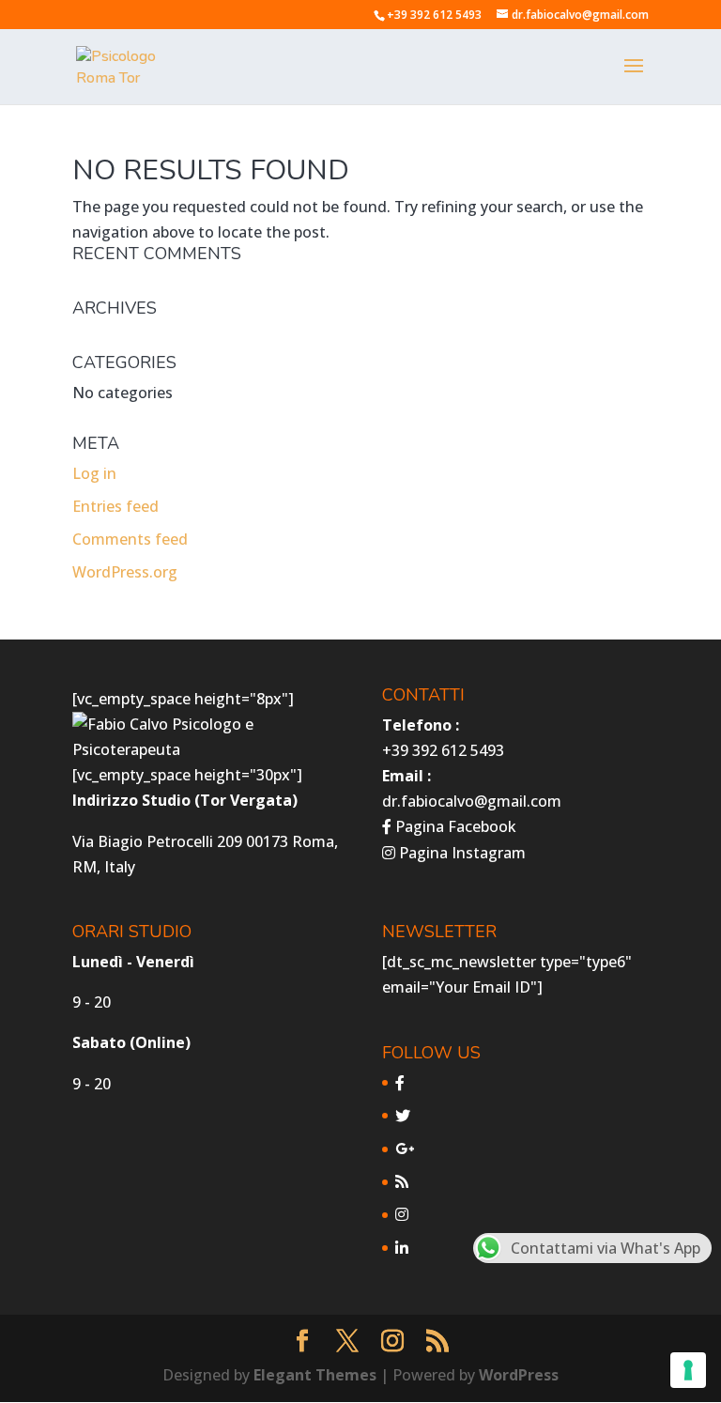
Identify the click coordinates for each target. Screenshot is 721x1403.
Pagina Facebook (453, 826)
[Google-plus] (404, 1148)
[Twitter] (402, 1115)
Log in (94, 473)
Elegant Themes (314, 1374)
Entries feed (115, 506)
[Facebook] (400, 1082)
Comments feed (130, 539)
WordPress (519, 1374)
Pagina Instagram (460, 852)
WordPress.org (124, 572)
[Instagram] (401, 1214)
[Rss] (401, 1181)
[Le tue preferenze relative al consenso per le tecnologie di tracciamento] (688, 1370)
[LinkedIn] (401, 1248)
